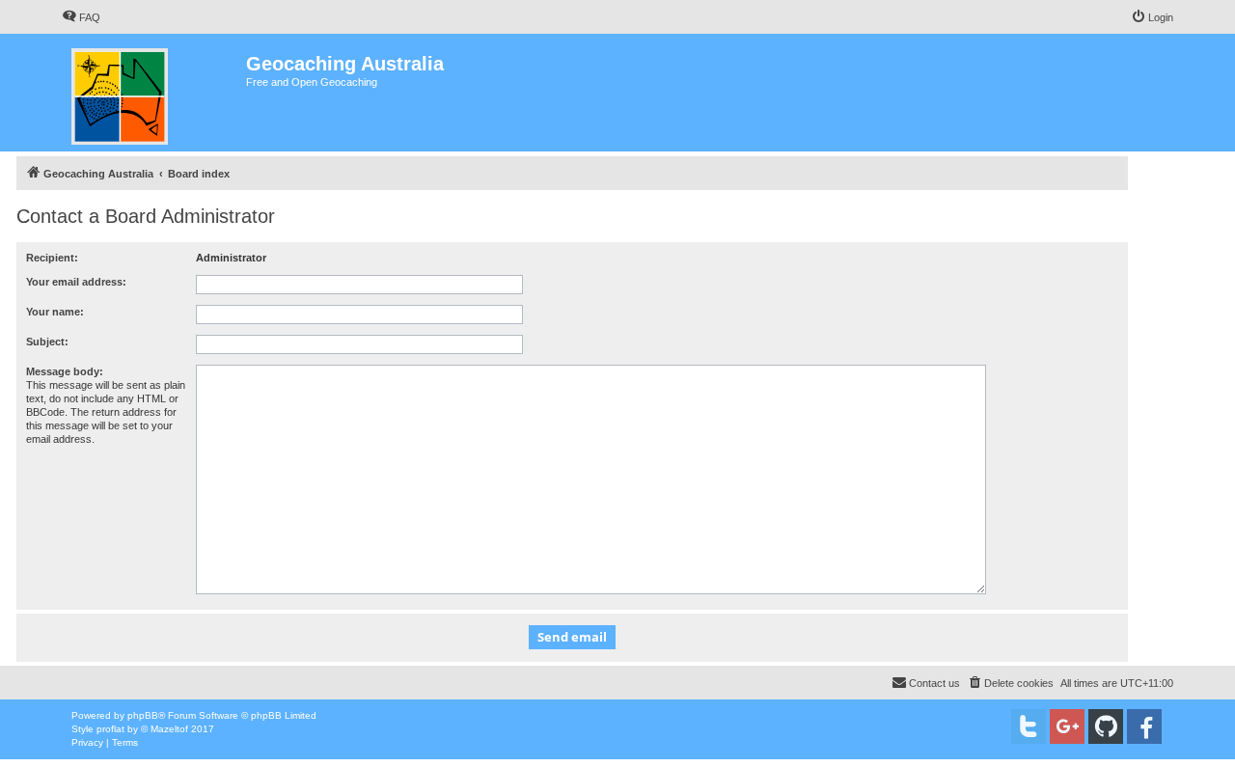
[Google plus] (1067, 726)
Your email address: (76, 282)
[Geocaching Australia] (154, 93)
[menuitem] (81, 17)
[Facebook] (1144, 726)
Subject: (47, 341)
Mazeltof (169, 729)
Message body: (64, 371)
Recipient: (52, 257)
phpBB (142, 715)
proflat (110, 729)
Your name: (55, 311)
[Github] (1105, 726)
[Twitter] (1028, 726)
